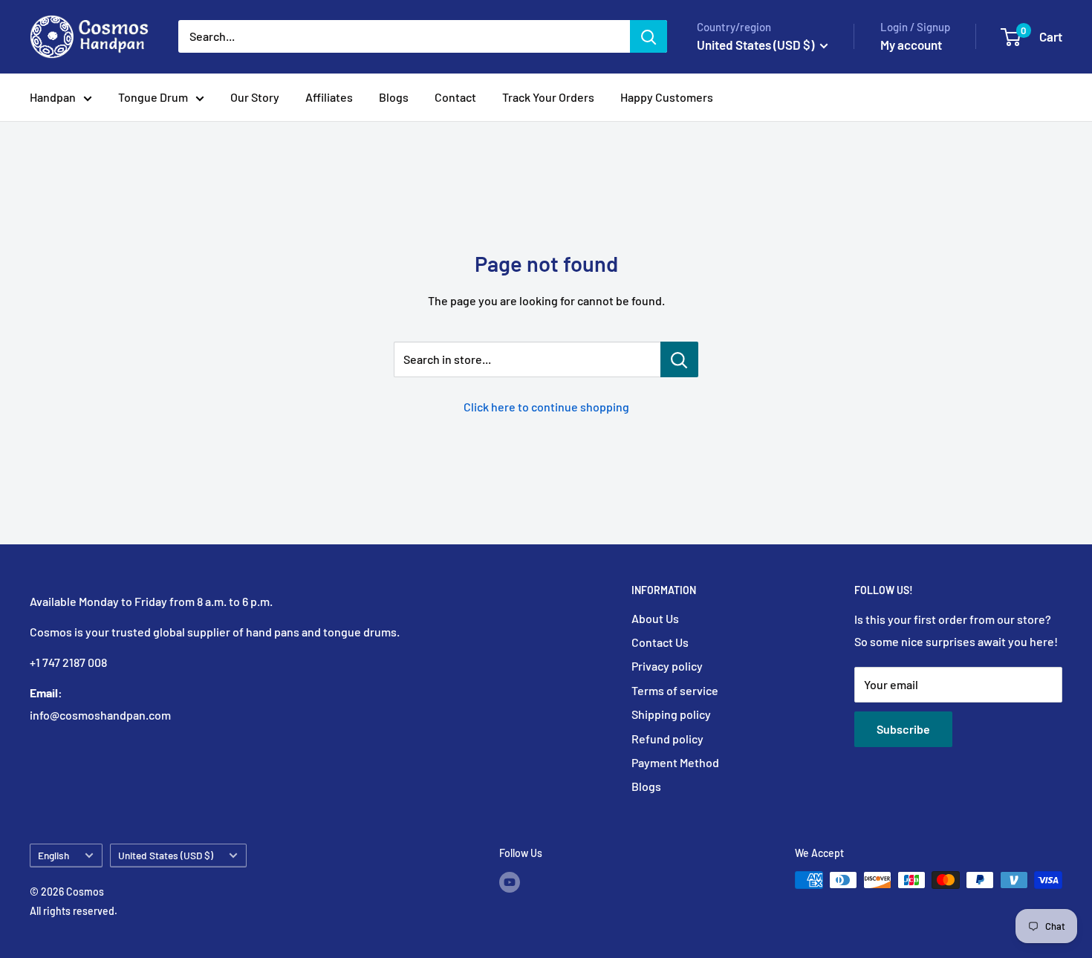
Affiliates (329, 97)
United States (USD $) (165, 855)
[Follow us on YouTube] (509, 881)
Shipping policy (671, 714)
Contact (455, 97)
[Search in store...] (679, 359)
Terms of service (674, 690)
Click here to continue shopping (546, 407)
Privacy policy (667, 666)
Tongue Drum (153, 97)
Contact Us (660, 642)
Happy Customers (666, 97)
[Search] (648, 36)
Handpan (53, 97)
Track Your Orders (548, 97)
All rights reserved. (73, 911)
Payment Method (675, 762)
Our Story (254, 97)
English (53, 855)
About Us (655, 618)
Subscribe (903, 729)
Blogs (394, 97)
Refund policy (667, 738)
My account (911, 44)
